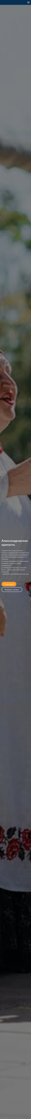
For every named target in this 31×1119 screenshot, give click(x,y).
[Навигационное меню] (28, 2)
